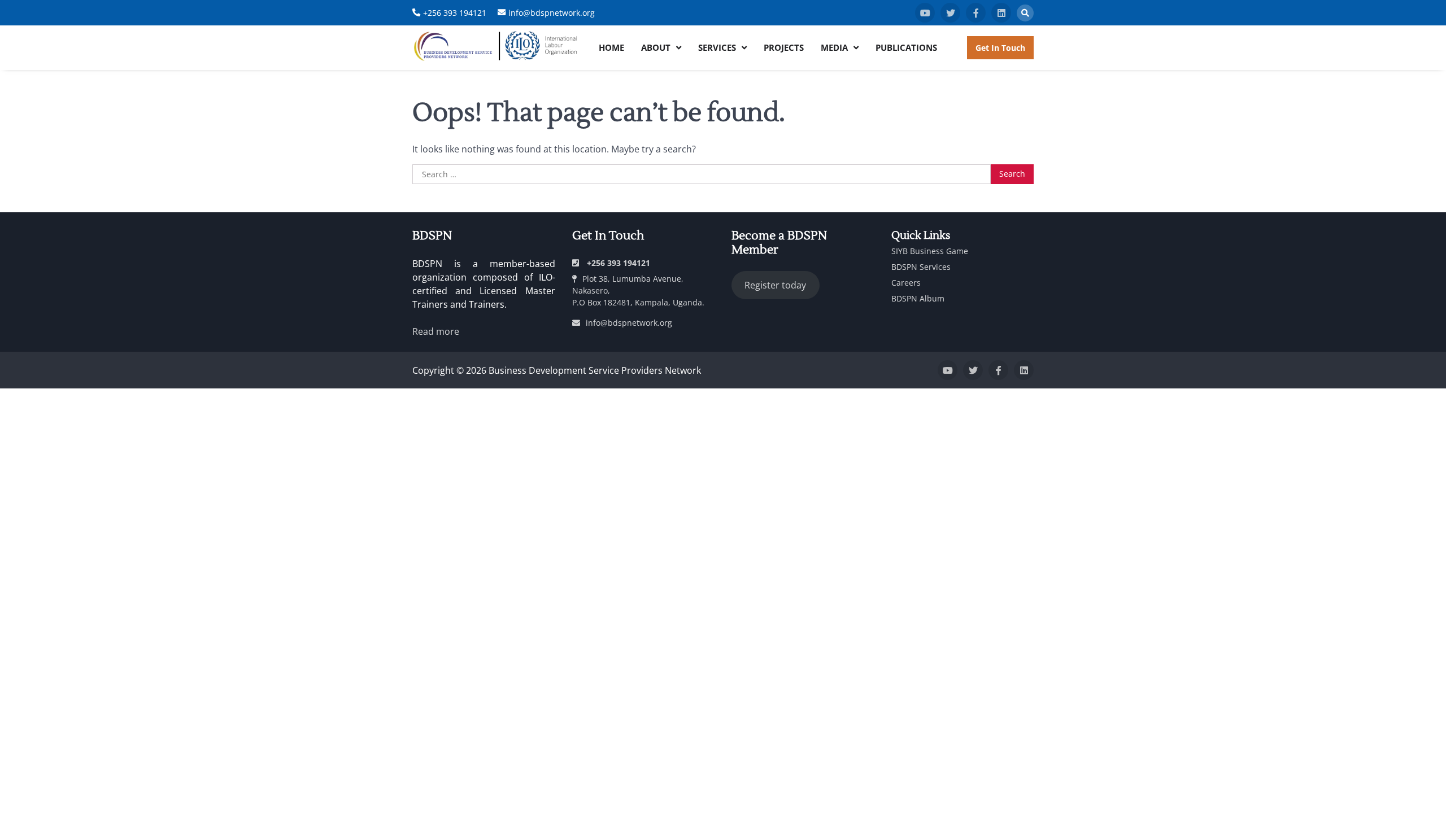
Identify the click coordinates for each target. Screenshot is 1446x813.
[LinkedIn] (1001, 13)
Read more (435, 331)
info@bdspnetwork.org (551, 12)
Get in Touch (1000, 47)
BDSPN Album (917, 298)
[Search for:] (701, 174)
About (655, 47)
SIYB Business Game (929, 251)
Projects (784, 47)
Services (717, 47)
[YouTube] (925, 13)
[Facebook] (976, 13)
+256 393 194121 (454, 12)
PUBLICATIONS (906, 47)
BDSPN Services (921, 266)
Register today (775, 285)
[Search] (1025, 13)
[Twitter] (950, 13)
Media (834, 47)
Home (611, 47)
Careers (906, 282)
